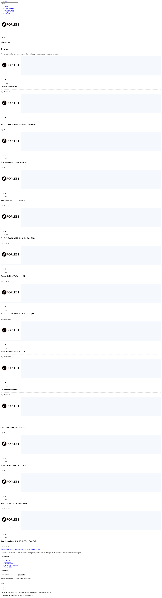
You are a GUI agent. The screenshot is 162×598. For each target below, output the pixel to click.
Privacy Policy (8, 563)
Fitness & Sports (9, 10)
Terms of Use (8, 567)
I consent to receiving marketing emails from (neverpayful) (15, 578)
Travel (6, 6)
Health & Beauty (9, 8)
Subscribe (22, 574)
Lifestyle (7, 13)
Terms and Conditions (11, 565)
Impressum (7, 562)
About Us (7, 560)
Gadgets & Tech (9, 12)
